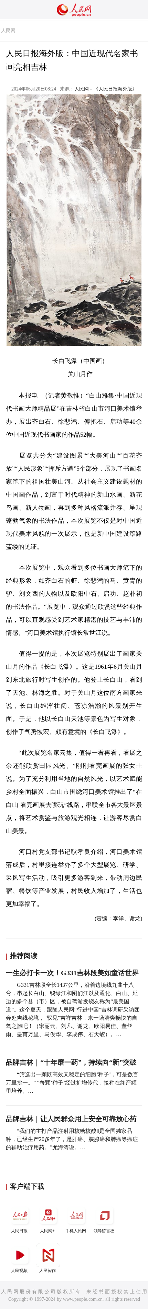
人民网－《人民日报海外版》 (105, 89)
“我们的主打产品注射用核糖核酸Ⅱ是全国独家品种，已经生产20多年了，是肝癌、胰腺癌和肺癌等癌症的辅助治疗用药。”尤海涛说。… (72, 1139)
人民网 (8, 30)
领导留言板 (104, 1230)
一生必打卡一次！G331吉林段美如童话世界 (72, 973)
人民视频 (19, 1270)
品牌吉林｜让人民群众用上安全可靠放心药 (71, 1119)
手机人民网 (75, 1230)
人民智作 (47, 1270)
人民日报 (19, 1230)
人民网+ (47, 1230)
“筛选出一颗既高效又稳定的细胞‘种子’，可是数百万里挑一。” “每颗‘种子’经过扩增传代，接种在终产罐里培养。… (72, 1082)
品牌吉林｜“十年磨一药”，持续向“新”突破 (71, 1062)
